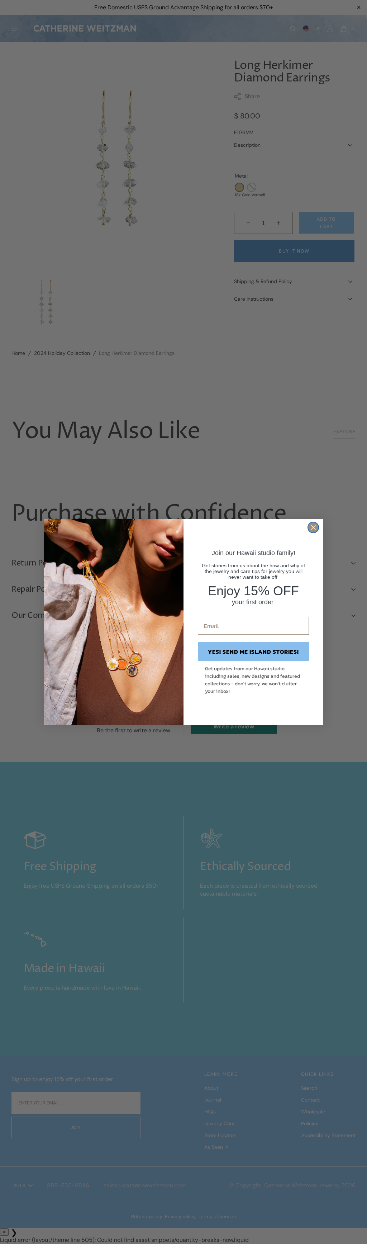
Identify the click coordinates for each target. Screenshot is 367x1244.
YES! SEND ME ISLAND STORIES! (253, 651)
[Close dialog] (313, 527)
